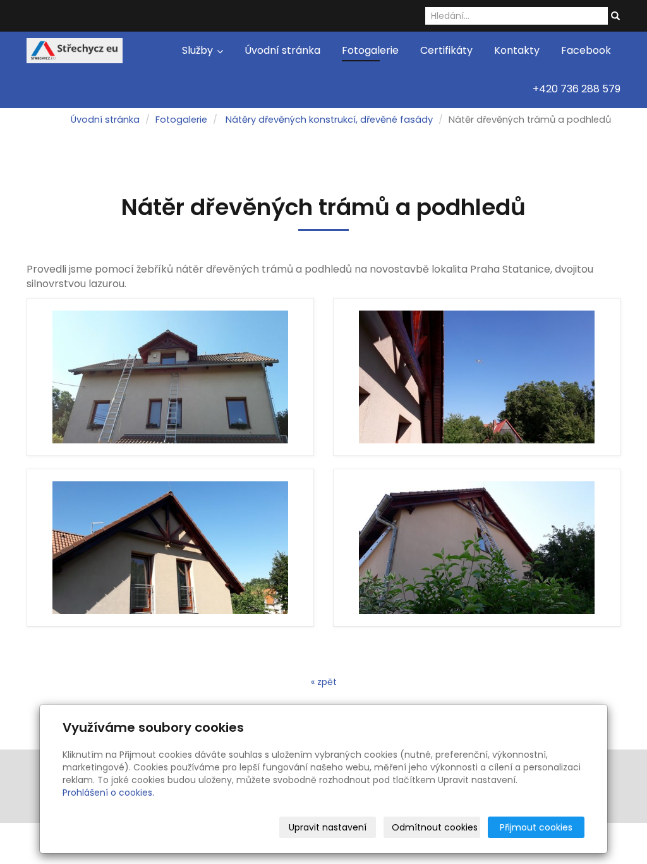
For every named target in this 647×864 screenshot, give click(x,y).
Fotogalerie (370, 50)
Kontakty (517, 50)
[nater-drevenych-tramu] (170, 377)
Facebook (586, 50)
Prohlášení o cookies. (108, 792)
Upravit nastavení (327, 827)
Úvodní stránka (282, 50)
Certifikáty (446, 50)
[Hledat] (615, 16)
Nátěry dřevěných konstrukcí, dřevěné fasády (329, 119)
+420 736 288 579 (576, 89)
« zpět (324, 682)
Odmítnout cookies (435, 827)
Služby (198, 50)
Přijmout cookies (536, 827)
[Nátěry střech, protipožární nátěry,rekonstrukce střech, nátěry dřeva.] (75, 49)
